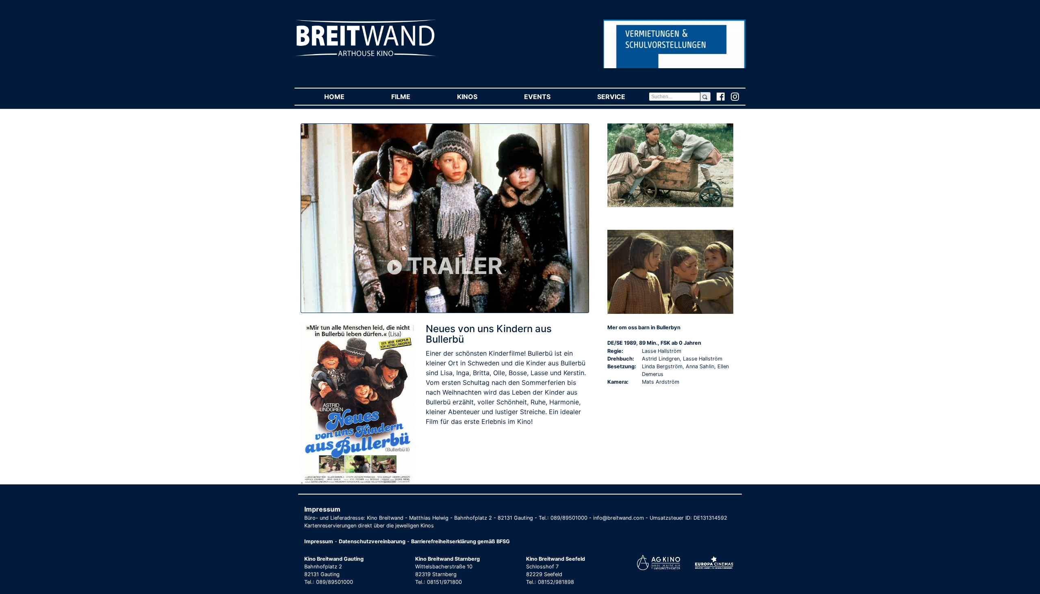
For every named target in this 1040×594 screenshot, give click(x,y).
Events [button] (549, 97)
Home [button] (346, 97)
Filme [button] (412, 97)
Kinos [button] (478, 97)
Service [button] (622, 97)
